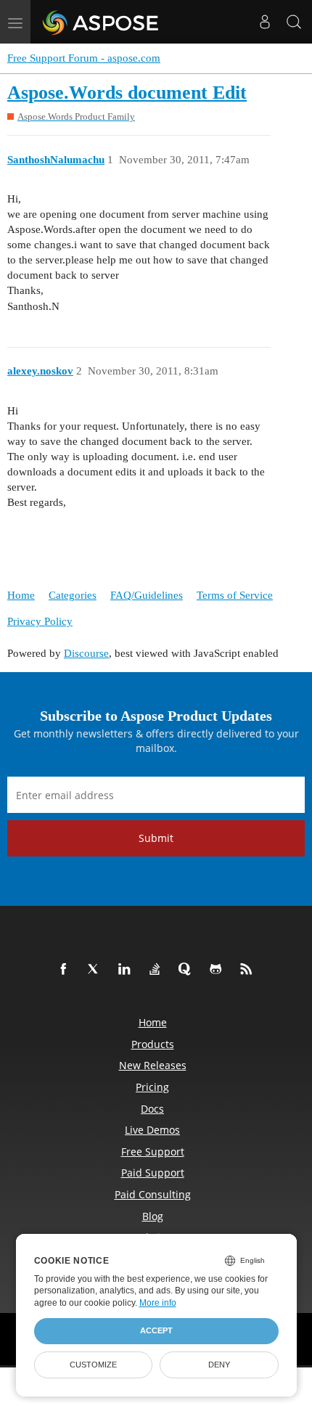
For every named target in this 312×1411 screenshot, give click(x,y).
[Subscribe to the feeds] (248, 969)
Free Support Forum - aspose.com (83, 58)
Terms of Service (235, 595)
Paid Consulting (153, 1194)
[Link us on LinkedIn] (127, 969)
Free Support (152, 1151)
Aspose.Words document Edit (127, 92)
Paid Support (152, 1172)
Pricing (152, 1087)
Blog (152, 1216)
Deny (219, 1364)
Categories (73, 595)
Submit (156, 838)
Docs (152, 1109)
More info (157, 1303)
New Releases (152, 1065)
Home (21, 595)
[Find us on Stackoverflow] (157, 969)
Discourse (86, 653)
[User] (264, 22)
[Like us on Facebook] (66, 969)
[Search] (294, 22)
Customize (93, 1364)
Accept (156, 1330)
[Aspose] (101, 22)
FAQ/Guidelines (146, 595)
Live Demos (152, 1130)
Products (152, 1044)
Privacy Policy (40, 621)
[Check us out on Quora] (187, 969)
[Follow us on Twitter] (96, 969)
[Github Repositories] (218, 969)
